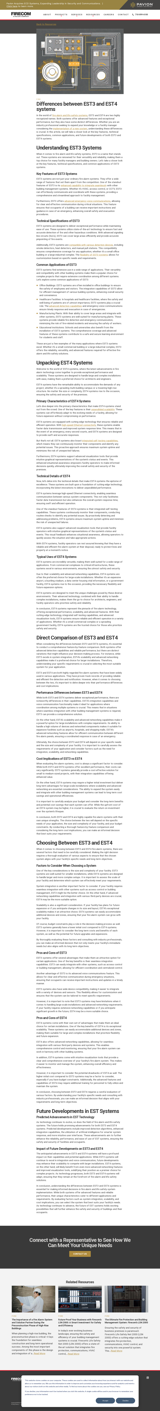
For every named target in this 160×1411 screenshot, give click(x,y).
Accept (105, 1401)
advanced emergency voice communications (87, 201)
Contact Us (80, 1254)
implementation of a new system (70, 128)
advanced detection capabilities (65, 306)
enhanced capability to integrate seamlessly (83, 185)
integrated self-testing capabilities (100, 440)
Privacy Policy (15, 1404)
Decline (125, 1401)
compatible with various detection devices (91, 245)
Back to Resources (46, 24)
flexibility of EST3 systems (94, 254)
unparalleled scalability (102, 409)
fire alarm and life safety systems (70, 115)
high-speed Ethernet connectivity (79, 425)
